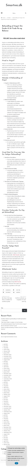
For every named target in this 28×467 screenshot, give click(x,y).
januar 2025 (6, 372)
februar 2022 (7, 423)
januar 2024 (6, 392)
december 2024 (7, 373)
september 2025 (8, 358)
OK (16, 463)
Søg (2, 308)
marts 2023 (6, 404)
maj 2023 (6, 401)
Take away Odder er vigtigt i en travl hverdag (11, 322)
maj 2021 (6, 439)
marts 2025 (6, 368)
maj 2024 (6, 385)
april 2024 (6, 387)
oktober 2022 (7, 410)
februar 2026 (7, 351)
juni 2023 (6, 399)
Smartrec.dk (14, 5)
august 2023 (7, 396)
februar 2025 (7, 370)
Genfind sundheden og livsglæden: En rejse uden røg (20, 299)
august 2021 (7, 434)
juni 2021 (6, 437)
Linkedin (18, 292)
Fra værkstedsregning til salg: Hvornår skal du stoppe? (14, 324)
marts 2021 (6, 442)
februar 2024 (7, 391)
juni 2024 (6, 384)
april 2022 (6, 420)
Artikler (5, 452)
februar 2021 (7, 444)
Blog (5, 453)
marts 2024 (6, 389)
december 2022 (7, 406)
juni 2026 (6, 346)
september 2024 (8, 378)
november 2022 (7, 408)
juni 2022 (6, 416)
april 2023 (6, 403)
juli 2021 (6, 435)
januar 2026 (6, 352)
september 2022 (8, 411)
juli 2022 (6, 415)
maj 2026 (6, 347)
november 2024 (7, 375)
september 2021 (8, 432)
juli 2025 (6, 361)
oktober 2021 (7, 430)
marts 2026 (6, 349)
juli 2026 (6, 344)
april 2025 (6, 366)
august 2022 (7, 413)
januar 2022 (6, 425)
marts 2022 (6, 422)
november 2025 (7, 356)
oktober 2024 (7, 377)
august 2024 (7, 380)
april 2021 (6, 441)
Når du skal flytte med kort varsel (9, 325)
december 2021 (7, 427)
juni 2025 (6, 363)
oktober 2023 (7, 394)
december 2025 (7, 354)
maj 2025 (6, 365)
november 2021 (7, 429)
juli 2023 (6, 397)
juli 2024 (6, 382)
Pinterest (8, 292)
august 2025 (7, 359)
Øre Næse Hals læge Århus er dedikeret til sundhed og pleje (7, 299)
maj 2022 (6, 418)
